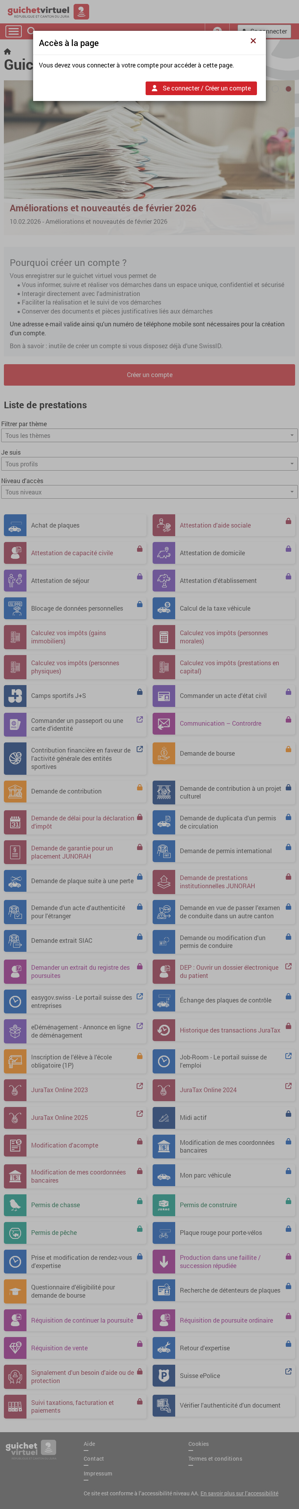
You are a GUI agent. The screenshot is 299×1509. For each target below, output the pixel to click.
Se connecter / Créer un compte (206, 88)
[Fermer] (255, 41)
